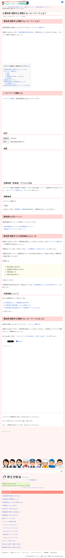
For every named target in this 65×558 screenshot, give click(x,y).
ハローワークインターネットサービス (32, 487)
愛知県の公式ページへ (9, 80)
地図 (7, 74)
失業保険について (10, 83)
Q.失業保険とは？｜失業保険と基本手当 (16, 302)
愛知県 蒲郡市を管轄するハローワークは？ (15, 69)
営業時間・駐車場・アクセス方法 (14, 76)
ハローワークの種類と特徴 (9, 521)
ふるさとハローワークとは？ (10, 537)
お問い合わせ (53, 552)
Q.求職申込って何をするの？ (37, 249)
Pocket (20, 341)
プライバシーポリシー (36, 552)
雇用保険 (17, 209)
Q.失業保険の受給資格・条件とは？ (11, 496)
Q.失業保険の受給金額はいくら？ (11, 499)
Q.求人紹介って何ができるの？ (10, 508)
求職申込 (37, 32)
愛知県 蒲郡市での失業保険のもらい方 (14, 81)
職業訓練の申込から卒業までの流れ (11, 547)
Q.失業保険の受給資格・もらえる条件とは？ (17, 305)
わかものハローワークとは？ (10, 531)
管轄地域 (8, 78)
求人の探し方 (5, 552)
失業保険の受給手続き (25, 32)
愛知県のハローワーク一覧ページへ (15, 229)
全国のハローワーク (15, 552)
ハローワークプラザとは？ (9, 524)
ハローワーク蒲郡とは (9, 71)
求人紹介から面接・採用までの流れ (11, 544)
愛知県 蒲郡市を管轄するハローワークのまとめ (16, 85)
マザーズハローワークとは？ (10, 528)
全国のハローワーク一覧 (8, 518)
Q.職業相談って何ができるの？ (10, 515)
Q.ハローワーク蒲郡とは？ (15, 190)
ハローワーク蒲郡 (36, 27)
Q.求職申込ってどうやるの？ (9, 505)
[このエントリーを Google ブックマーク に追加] (17, 341)
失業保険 (24, 209)
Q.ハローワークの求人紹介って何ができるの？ (31, 336)
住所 (7, 73)
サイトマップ (25, 552)
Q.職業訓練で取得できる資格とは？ (11, 512)
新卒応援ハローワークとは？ (10, 534)
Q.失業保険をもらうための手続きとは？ (46, 284)
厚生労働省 (32, 480)
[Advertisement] (32, 50)
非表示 (27, 66)
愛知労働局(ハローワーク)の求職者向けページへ (18, 226)
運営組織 (46, 552)
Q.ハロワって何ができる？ (9, 541)
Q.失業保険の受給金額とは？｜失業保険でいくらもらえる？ (22, 307)
